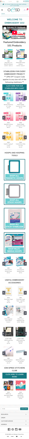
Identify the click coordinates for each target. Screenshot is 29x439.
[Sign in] (24, 10)
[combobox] (14, 13)
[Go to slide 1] (3, 56)
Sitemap (15, 434)
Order (3, 418)
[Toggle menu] (2, 10)
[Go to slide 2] (25, 56)
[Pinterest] (12, 429)
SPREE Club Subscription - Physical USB (20, 395)
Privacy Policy (21, 434)
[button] (14, 87)
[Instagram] (16, 429)
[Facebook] (9, 429)
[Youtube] (20, 429)
